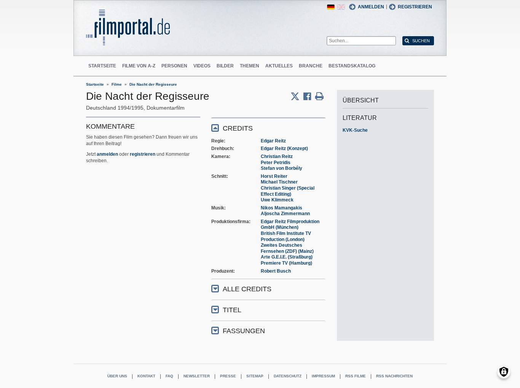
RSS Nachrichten (394, 376)
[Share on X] (296, 96)
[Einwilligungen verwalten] (503, 371)
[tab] (268, 127)
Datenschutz (287, 376)
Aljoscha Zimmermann (285, 213)
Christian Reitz (277, 156)
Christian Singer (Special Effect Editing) (287, 191)
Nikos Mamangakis (281, 208)
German (331, 7)
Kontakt (146, 376)
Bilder (225, 66)
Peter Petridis (275, 162)
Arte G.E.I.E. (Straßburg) (287, 257)
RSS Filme (355, 376)
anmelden (107, 154)
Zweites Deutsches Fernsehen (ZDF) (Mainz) (287, 248)
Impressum (323, 376)
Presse (228, 376)
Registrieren (415, 7)
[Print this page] (319, 96)
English (341, 7)
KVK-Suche (355, 130)
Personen (174, 66)
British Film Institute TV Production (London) (286, 236)
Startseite (102, 66)
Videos (202, 66)
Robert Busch (276, 271)
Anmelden (371, 7)
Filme (117, 84)
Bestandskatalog (352, 66)
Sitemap (254, 376)
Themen (249, 66)
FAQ (169, 376)
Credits (238, 128)
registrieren (142, 154)
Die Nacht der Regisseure (153, 84)
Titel (232, 310)
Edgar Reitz (273, 141)
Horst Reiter (274, 176)
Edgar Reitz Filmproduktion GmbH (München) (290, 224)
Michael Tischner (279, 182)
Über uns (117, 376)
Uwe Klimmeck (277, 200)
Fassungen (244, 331)
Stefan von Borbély (281, 168)
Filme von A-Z (138, 66)
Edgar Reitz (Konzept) (284, 148)
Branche (310, 66)
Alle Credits (247, 289)
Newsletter (196, 376)
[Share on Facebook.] (309, 96)
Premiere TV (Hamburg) (286, 263)
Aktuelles (279, 66)
